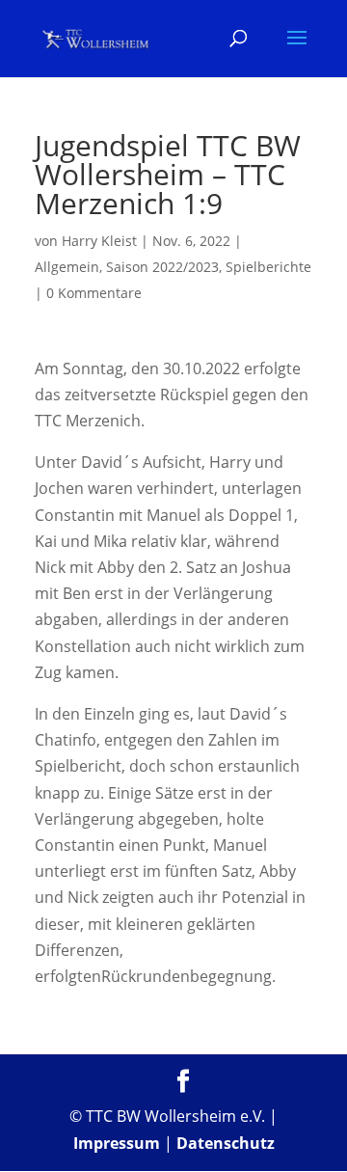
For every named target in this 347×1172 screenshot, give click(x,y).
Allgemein (67, 267)
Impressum (116, 1143)
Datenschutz (225, 1143)
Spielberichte (268, 267)
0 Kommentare (94, 293)
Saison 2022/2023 (162, 267)
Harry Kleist (99, 241)
